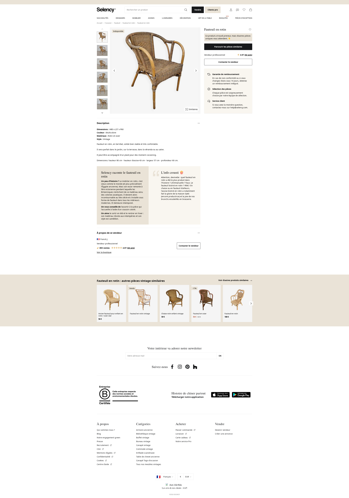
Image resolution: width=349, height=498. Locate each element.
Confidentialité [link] (105, 456)
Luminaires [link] (167, 18)
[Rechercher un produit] (186, 10)
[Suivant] (102, 113)
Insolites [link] (223, 17)
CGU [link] (100, 449)
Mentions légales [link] (106, 453)
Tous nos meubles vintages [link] (148, 464)
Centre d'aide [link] (104, 464)
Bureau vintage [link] (143, 441)
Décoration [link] (185, 18)
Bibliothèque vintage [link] (145, 433)
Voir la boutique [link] (104, 252)
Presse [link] (100, 441)
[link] (106, 10)
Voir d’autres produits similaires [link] (233, 280)
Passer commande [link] (186, 430)
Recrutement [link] (104, 445)
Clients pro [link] (213, 9)
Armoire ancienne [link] (144, 430)
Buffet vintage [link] (142, 437)
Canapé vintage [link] (143, 445)
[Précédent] (102, 29)
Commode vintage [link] (144, 449)
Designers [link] (120, 18)
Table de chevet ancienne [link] (148, 456)
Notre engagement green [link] (108, 437)
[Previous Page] (114, 70)
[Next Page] (196, 70)
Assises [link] (151, 18)
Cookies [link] (102, 460)
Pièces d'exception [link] (243, 18)
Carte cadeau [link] (183, 437)
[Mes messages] (237, 9)
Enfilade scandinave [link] (145, 453)
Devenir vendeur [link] (222, 430)
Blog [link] (99, 433)
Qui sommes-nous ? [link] (106, 430)
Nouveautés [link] (102, 18)
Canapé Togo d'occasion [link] (147, 460)
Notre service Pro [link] (183, 441)
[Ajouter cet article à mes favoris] (250, 29)
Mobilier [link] (136, 18)
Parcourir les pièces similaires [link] (228, 46)
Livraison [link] (181, 433)
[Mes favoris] (244, 9)
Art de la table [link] (205, 18)
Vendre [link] (197, 9)
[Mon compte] (231, 9)
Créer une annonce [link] (224, 433)
